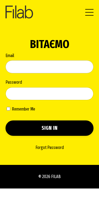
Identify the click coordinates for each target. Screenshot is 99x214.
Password (14, 82)
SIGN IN (50, 128)
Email (10, 55)
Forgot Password (49, 147)
